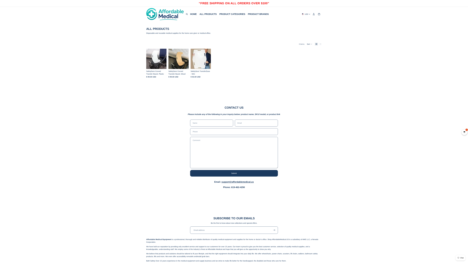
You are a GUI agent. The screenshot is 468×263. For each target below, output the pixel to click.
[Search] (187, 14)
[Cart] (319, 14)
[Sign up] (274, 230)
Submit (234, 173)
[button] (309, 44)
